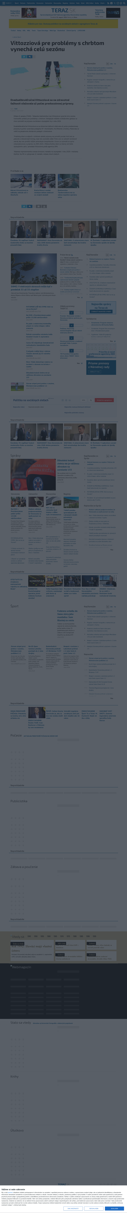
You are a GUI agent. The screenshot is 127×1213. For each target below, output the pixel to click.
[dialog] (63, 1199)
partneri (10, 1192)
